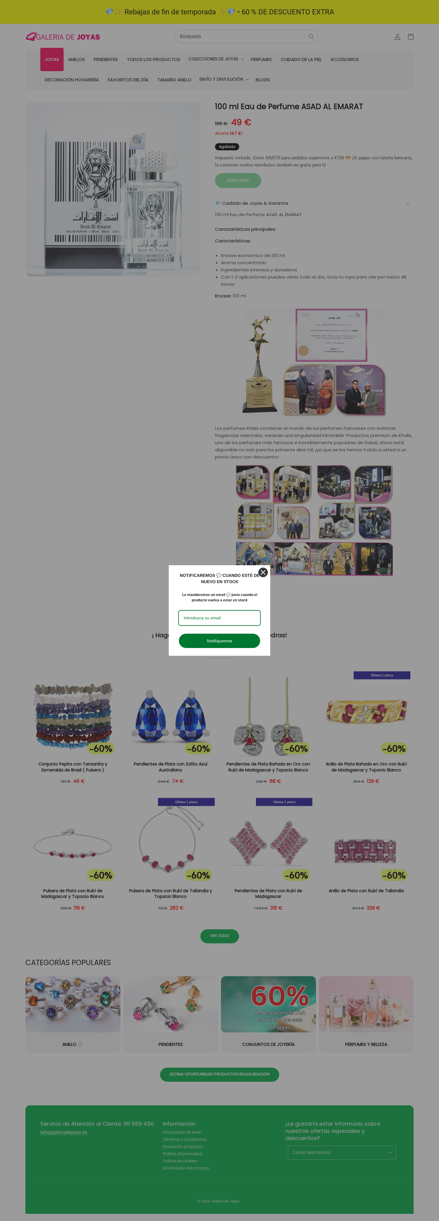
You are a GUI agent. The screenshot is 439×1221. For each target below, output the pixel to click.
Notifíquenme (219, 640)
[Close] (263, 572)
